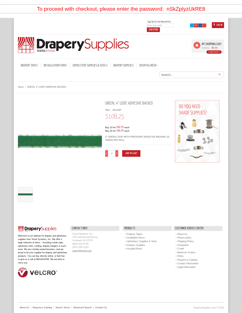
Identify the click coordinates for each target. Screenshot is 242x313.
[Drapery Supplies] (73, 45)
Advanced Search (82, 307)
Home (21, 87)
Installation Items (136, 237)
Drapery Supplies (136, 245)
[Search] (219, 74)
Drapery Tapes (134, 234)
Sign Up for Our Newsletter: (159, 22)
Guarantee (183, 245)
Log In (219, 25)
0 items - (209, 48)
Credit (180, 248)
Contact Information (187, 263)
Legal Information (186, 267)
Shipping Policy (185, 241)
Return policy (184, 237)
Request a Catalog (187, 259)
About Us (182, 234)
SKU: (108, 110)
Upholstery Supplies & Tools (142, 241)
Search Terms (62, 307)
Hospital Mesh (134, 248)
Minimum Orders (186, 252)
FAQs (180, 256)
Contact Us (101, 307)
